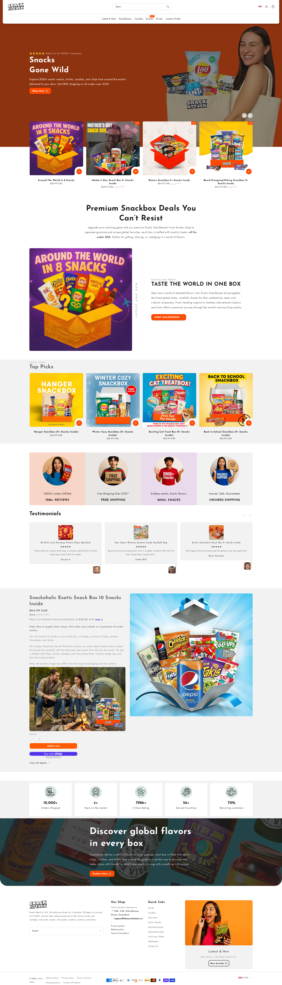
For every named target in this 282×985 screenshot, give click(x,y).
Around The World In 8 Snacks (56, 180)
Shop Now (38, 91)
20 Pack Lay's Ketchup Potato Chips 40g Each (66, 543)
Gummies (152, 917)
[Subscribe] (100, 931)
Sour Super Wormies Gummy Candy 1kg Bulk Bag (141, 543)
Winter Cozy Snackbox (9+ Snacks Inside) (112, 433)
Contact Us (153, 946)
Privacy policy (117, 925)
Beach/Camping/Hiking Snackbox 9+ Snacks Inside (226, 182)
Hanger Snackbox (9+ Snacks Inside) (56, 432)
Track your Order (156, 936)
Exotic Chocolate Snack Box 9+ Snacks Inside (216, 543)
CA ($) (245, 977)
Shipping (32, 614)
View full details (38, 763)
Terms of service (84, 977)
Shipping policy (53, 982)
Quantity (32, 734)
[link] (77, 699)
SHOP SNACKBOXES (166, 317)
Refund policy (117, 929)
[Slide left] (244, 115)
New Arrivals (217, 963)
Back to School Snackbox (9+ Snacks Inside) (226, 433)
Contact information (71, 982)
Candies (152, 912)
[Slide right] (250, 115)
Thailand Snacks (155, 927)
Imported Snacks (156, 931)
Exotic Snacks (154, 922)
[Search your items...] (167, 6)
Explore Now (100, 873)
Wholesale (153, 941)
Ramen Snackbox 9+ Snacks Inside (169, 180)
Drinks (151, 908)
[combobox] (142, 6)
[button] (273, 6)
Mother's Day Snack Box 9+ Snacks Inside (113, 182)
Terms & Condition (120, 933)
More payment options (53, 757)
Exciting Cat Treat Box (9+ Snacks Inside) (169, 433)
